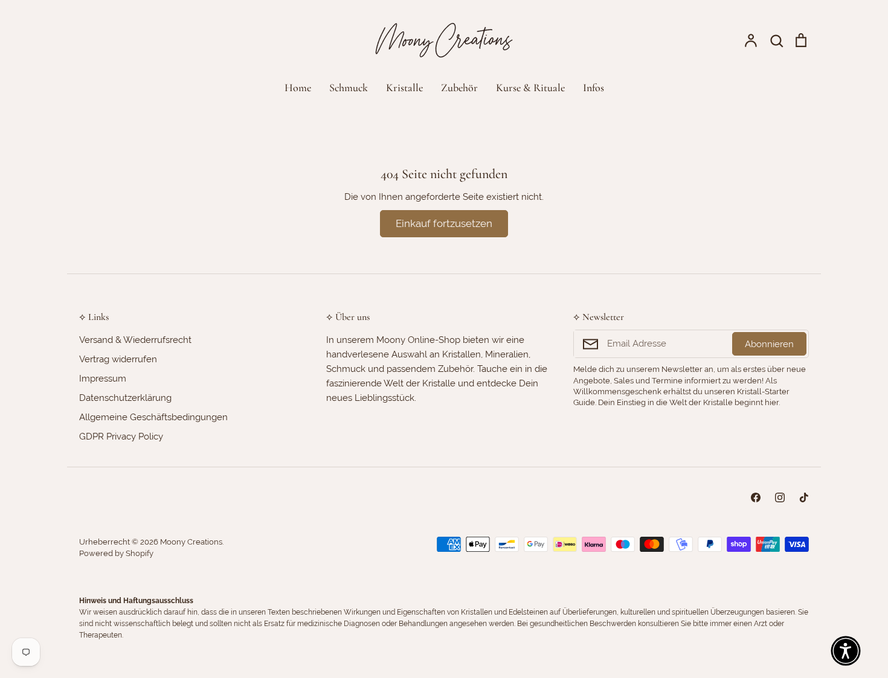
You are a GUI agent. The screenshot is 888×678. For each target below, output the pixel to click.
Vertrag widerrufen (118, 359)
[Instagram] (780, 497)
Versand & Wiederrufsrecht (135, 339)
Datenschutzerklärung (125, 397)
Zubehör (459, 87)
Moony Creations (191, 541)
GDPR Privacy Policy (121, 436)
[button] (846, 651)
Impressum (102, 378)
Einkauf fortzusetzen (444, 223)
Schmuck (348, 87)
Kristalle (404, 87)
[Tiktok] (804, 497)
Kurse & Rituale (530, 87)
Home (298, 87)
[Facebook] (756, 497)
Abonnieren (769, 344)
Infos (593, 87)
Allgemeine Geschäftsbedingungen (153, 417)
